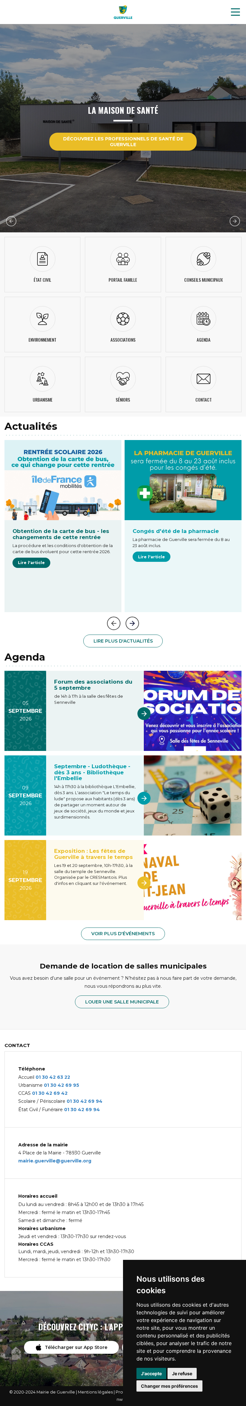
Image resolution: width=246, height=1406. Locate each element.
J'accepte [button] (151, 1373)
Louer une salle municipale (122, 1002)
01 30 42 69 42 (50, 1093)
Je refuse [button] (182, 1373)
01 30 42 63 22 (53, 1077)
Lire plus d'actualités (123, 641)
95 (76, 1085)
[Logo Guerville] (123, 12)
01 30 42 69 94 (84, 1101)
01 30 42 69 (58, 1085)
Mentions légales (95, 1392)
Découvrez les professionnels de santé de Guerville (123, 141)
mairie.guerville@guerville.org (54, 1161)
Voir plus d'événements (123, 933)
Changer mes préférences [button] (169, 1386)
